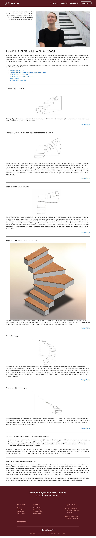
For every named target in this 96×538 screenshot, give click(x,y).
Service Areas (22, 522)
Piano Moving (37, 510)
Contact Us (74, 3)
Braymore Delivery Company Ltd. (41, 533)
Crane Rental (37, 508)
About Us (64, 3)
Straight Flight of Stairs (17, 70)
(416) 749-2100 (71, 505)
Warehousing (37, 513)
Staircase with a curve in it (18, 80)
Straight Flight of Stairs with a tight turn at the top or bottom (28, 72)
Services (53, 3)
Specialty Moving (38, 511)
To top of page (85, 124)
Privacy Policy (63, 533)
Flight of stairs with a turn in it (19, 74)
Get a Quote (86, 3)
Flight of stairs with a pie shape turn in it (22, 76)
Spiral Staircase (14, 78)
